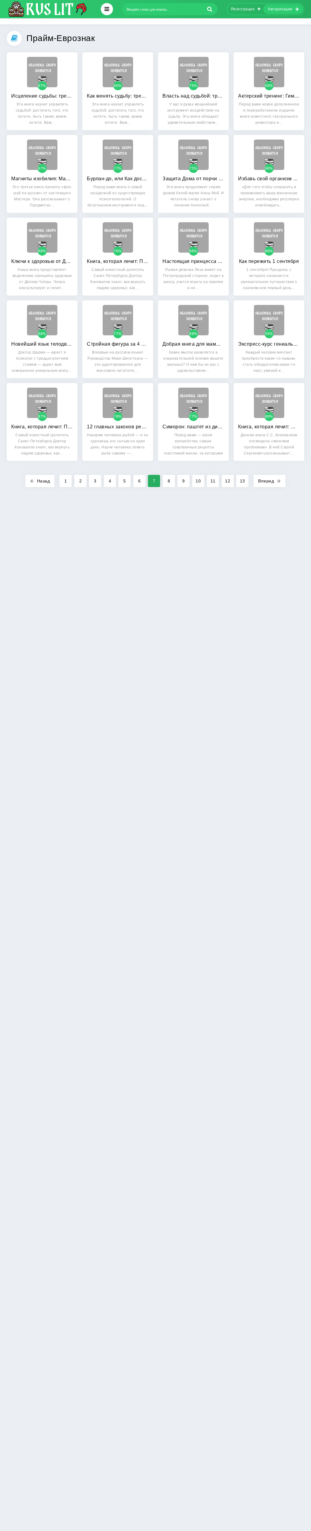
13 (242, 481)
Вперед (266, 481)
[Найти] (210, 9)
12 (227, 481)
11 (212, 481)
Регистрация (243, 9)
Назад (43, 481)
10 (198, 481)
